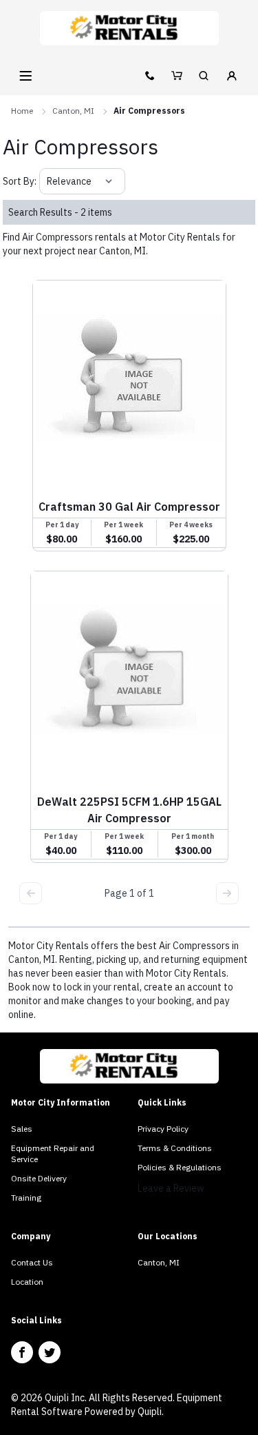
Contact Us (32, 1262)
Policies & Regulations (180, 1167)
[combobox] (48, 181)
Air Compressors (149, 110)
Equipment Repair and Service (52, 1153)
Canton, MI (73, 110)
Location (27, 1281)
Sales (21, 1128)
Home (22, 110)
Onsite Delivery (39, 1178)
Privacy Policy (163, 1128)
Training (26, 1197)
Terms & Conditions (175, 1148)
